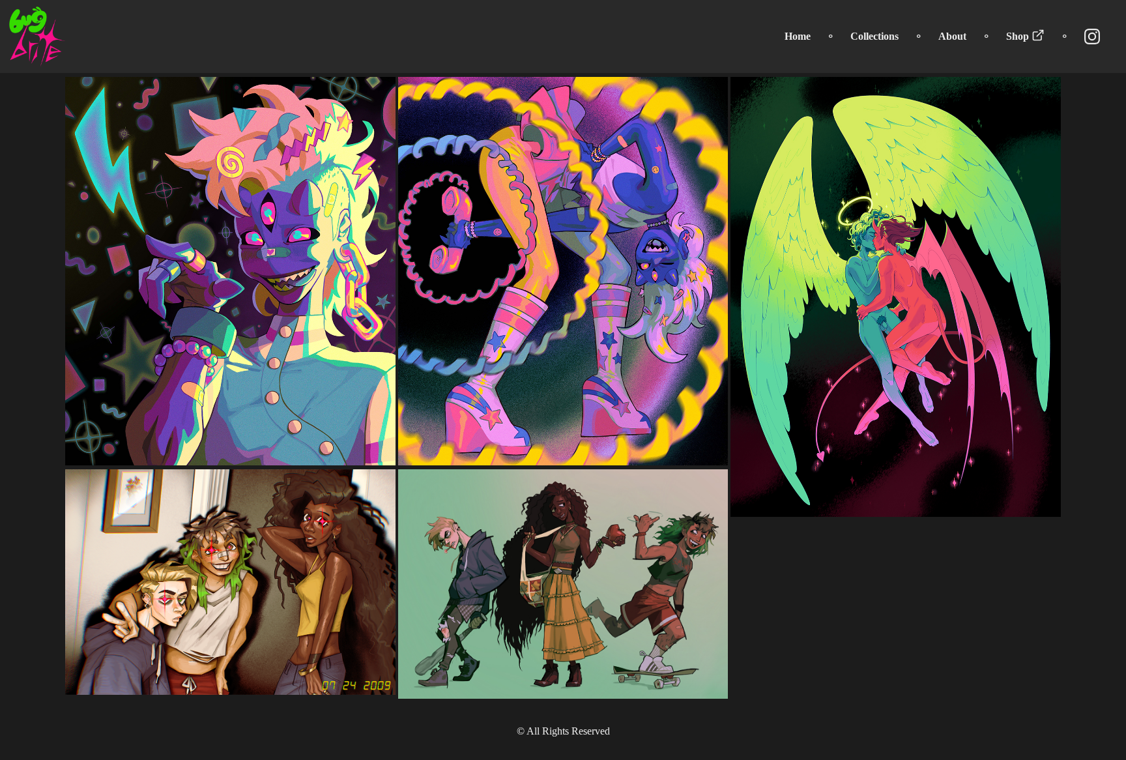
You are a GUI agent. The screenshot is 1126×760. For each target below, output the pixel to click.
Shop (1019, 36)
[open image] (230, 271)
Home (798, 36)
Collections (874, 36)
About (952, 36)
